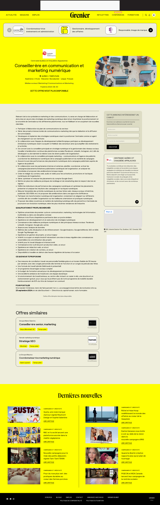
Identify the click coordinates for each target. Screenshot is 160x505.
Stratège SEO (27, 341)
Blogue (59, 497)
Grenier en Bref (113, 497)
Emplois (36, 15)
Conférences (118, 15)
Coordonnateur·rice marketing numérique (39, 358)
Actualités (11, 15)
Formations (133, 15)
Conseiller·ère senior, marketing (37, 324)
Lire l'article (49, 421)
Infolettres (103, 15)
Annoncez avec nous (95, 497)
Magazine (24, 15)
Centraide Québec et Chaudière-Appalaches (125, 159)
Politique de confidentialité (71, 500)
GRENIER (152, 498)
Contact (79, 497)
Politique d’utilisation (95, 500)
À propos (48, 497)
